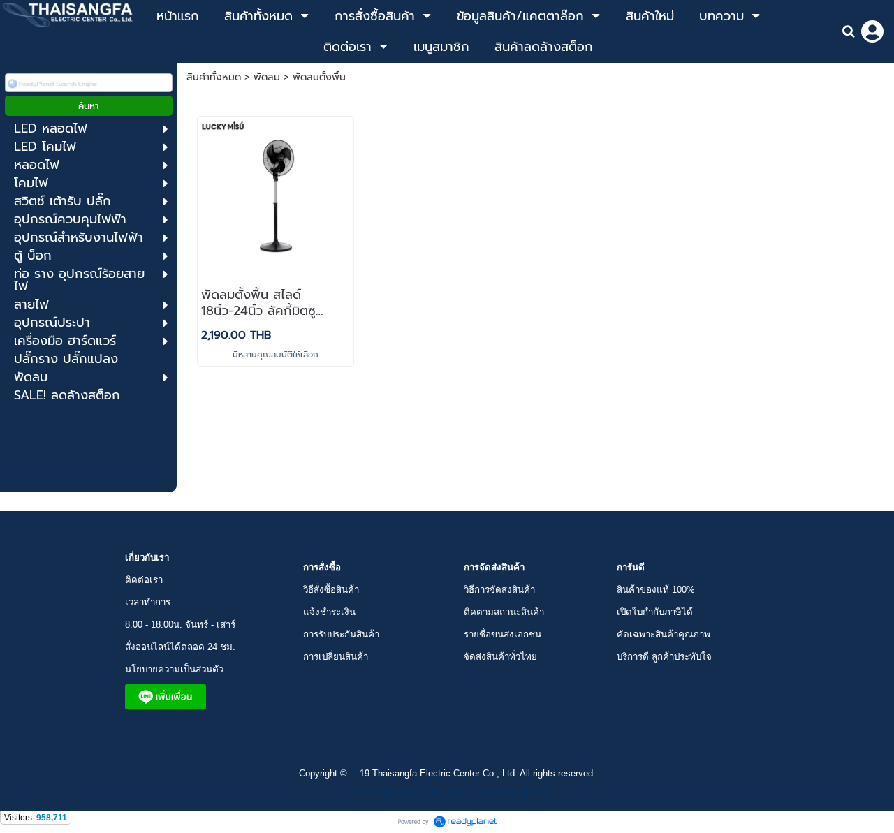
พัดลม (267, 77)
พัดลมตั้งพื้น (319, 77)
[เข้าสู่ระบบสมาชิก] (872, 31)
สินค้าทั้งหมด (213, 77)
